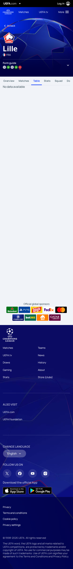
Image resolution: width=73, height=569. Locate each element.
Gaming (7, 370)
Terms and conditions (15, 513)
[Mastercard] (61, 310)
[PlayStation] (24, 310)
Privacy (7, 507)
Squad (59, 80)
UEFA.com (9, 412)
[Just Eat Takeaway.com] (42, 317)
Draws (6, 362)
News (41, 355)
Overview (8, 80)
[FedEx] (49, 310)
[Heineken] (12, 310)
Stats (47, 80)
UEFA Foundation (12, 419)
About (41, 370)
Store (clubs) (45, 377)
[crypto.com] (18, 317)
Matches (24, 80)
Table (36, 80)
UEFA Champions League (8, 12)
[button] (62, 12)
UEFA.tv (7, 355)
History (42, 362)
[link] (23, 12)
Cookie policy (10, 519)
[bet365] (30, 317)
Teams (41, 347)
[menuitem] (25, 12)
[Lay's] (36, 310)
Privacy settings (12, 525)
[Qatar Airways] (55, 317)
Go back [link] (11, 25)
